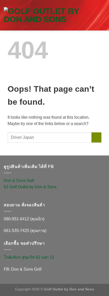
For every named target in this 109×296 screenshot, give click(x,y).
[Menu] (102, 20)
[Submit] (96, 137)
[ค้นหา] (99, 9)
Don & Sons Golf (19, 180)
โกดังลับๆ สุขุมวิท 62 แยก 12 (29, 257)
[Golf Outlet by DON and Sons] (49, 15)
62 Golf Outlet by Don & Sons (30, 187)
